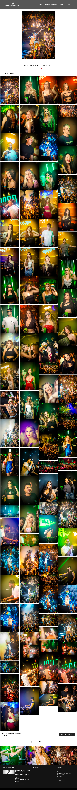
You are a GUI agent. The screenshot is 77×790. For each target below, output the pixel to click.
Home (40, 4)
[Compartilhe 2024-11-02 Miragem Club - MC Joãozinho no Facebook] (2, 735)
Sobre (62, 4)
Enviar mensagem (62, 771)
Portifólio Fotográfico (51, 4)
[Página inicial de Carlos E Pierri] (12, 4)
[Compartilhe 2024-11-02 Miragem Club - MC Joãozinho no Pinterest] (6, 735)
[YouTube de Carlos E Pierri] (60, 776)
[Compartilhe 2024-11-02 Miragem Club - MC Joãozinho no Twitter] (4, 735)
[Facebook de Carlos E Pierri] (57, 776)
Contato (69, 4)
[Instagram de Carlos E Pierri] (59, 776)
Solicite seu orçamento (66, 734)
